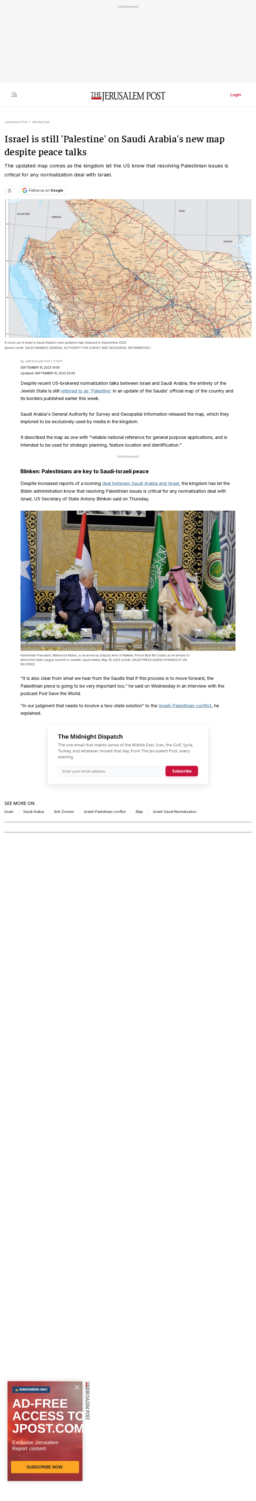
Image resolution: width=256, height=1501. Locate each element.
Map (139, 812)
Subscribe (182, 771)
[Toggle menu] (14, 94)
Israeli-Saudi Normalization (174, 812)
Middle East (41, 122)
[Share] (9, 190)
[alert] (45, 1444)
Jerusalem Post (16, 122)
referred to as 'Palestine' (86, 391)
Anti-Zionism (64, 812)
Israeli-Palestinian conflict (185, 705)
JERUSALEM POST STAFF (44, 361)
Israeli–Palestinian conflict (105, 812)
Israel (8, 812)
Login (235, 94)
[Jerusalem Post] (128, 96)
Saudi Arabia (33, 812)
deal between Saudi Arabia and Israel (140, 483)
